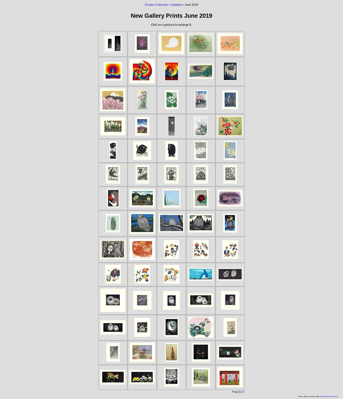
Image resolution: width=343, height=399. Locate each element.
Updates (176, 4)
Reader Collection (156, 4)
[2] (243, 391)
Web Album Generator (329, 396)
